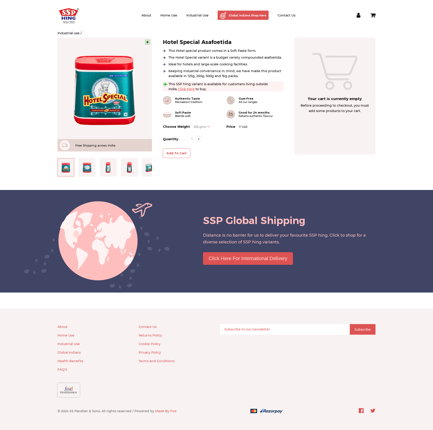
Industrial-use (69, 33)
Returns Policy (150, 335)
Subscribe (363, 329)
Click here (186, 89)
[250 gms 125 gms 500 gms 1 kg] (201, 126)
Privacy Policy (150, 352)
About (146, 15)
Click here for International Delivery (248, 258)
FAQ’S (62, 370)
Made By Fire (166, 411)
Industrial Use (197, 15)
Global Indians (69, 352)
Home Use (168, 15)
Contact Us (286, 15)
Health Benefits (70, 361)
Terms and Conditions (157, 361)
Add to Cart (176, 153)
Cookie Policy (150, 344)
